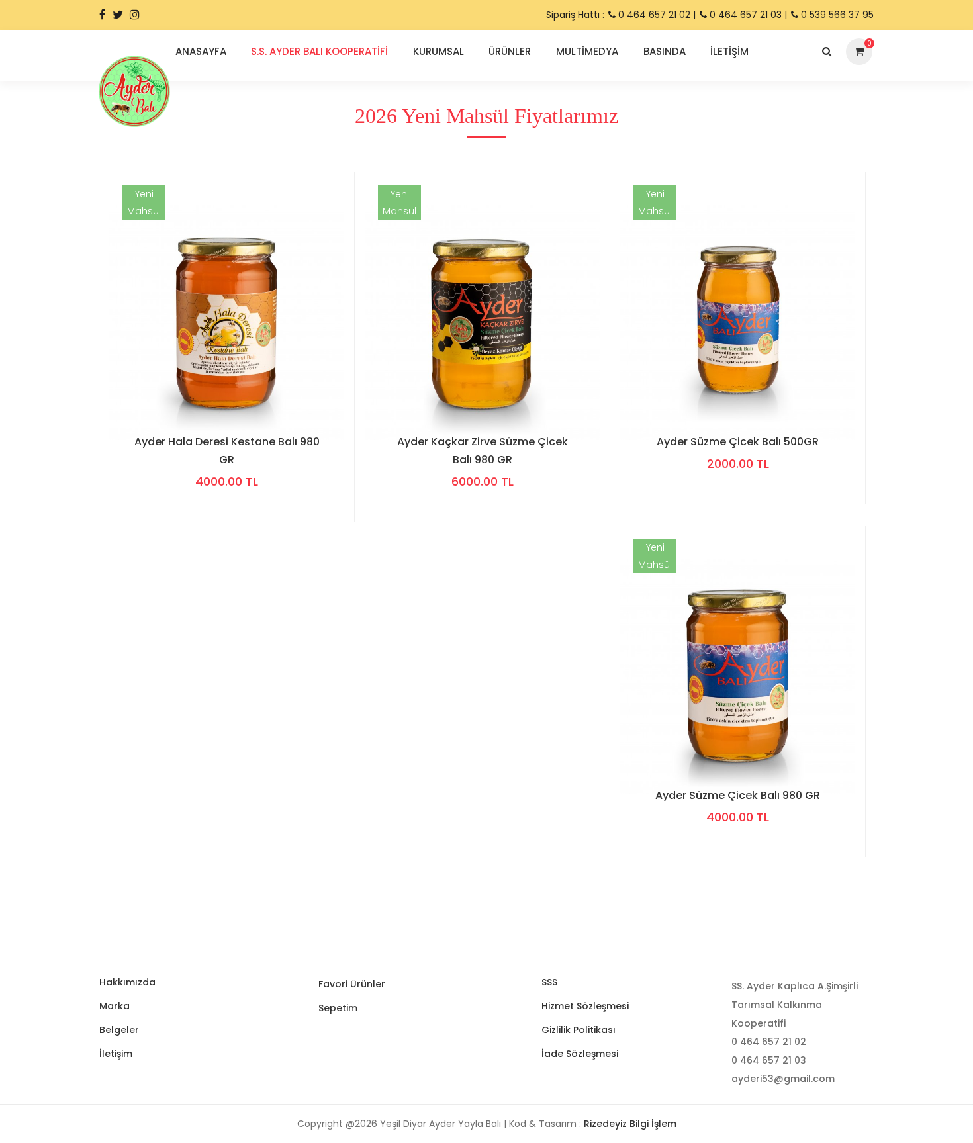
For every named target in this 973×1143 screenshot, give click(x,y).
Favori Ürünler (351, 984)
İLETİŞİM (729, 51)
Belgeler (119, 1029)
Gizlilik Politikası (578, 1029)
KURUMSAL (438, 51)
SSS (549, 982)
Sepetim (337, 1008)
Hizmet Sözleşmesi (585, 1006)
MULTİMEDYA (587, 51)
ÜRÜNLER (509, 51)
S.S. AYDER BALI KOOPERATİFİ (319, 51)
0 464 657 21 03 (745, 14)
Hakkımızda (127, 982)
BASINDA (664, 51)
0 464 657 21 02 (653, 14)
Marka (114, 1006)
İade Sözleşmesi (579, 1053)
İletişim (115, 1053)
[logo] (134, 90)
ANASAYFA (200, 51)
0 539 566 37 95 (836, 14)
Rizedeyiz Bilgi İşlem (630, 1123)
